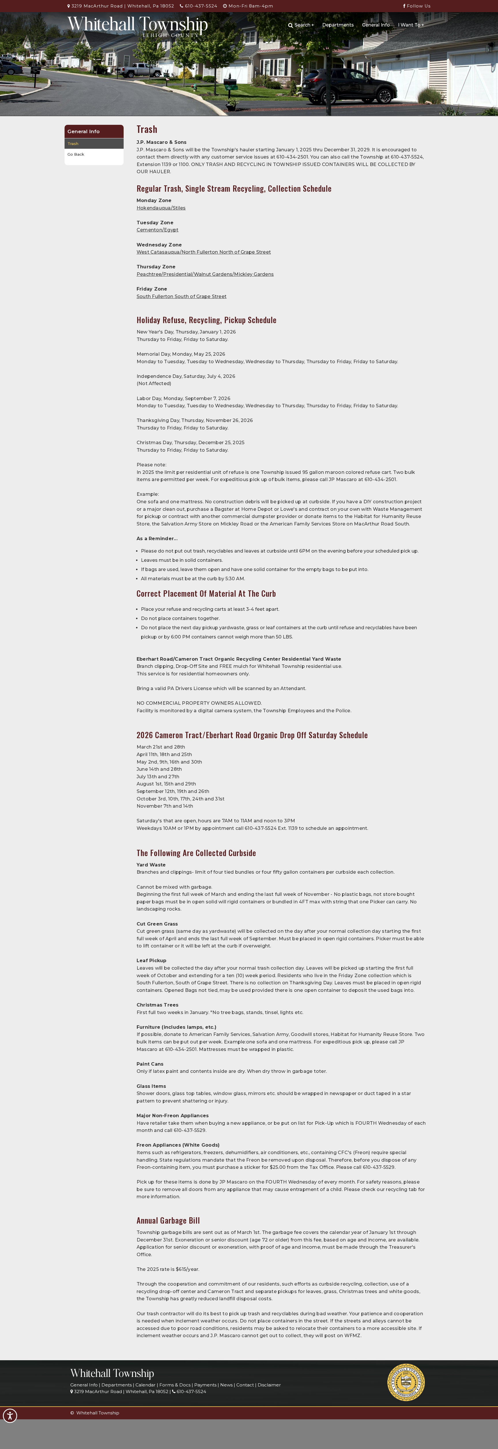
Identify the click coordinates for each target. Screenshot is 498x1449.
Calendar (145, 1385)
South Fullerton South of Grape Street (182, 296)
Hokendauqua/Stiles (161, 208)
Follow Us (418, 6)
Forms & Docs (174, 1385)
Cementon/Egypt (158, 230)
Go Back (75, 154)
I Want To (411, 25)
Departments (338, 25)
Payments (205, 1385)
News (226, 1385)
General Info (376, 25)
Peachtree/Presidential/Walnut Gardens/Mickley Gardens (205, 274)
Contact (245, 1385)
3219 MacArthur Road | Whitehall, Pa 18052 (122, 6)
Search (304, 25)
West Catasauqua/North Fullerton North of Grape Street (204, 252)
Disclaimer (269, 1385)
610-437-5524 (200, 6)
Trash (72, 143)
